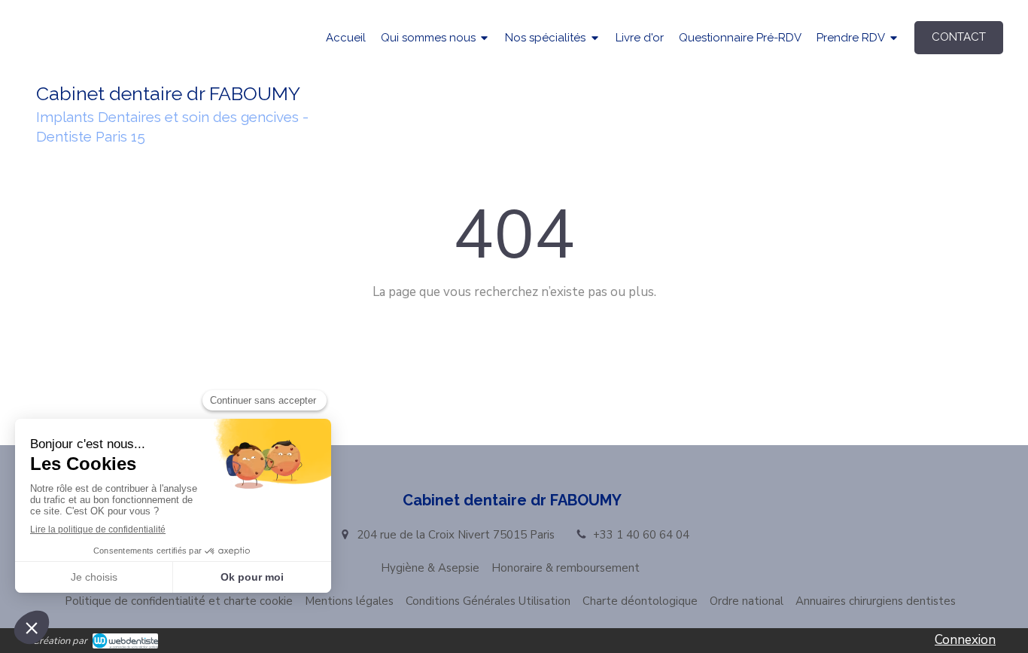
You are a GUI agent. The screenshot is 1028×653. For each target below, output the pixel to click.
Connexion (965, 639)
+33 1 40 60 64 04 (641, 534)
